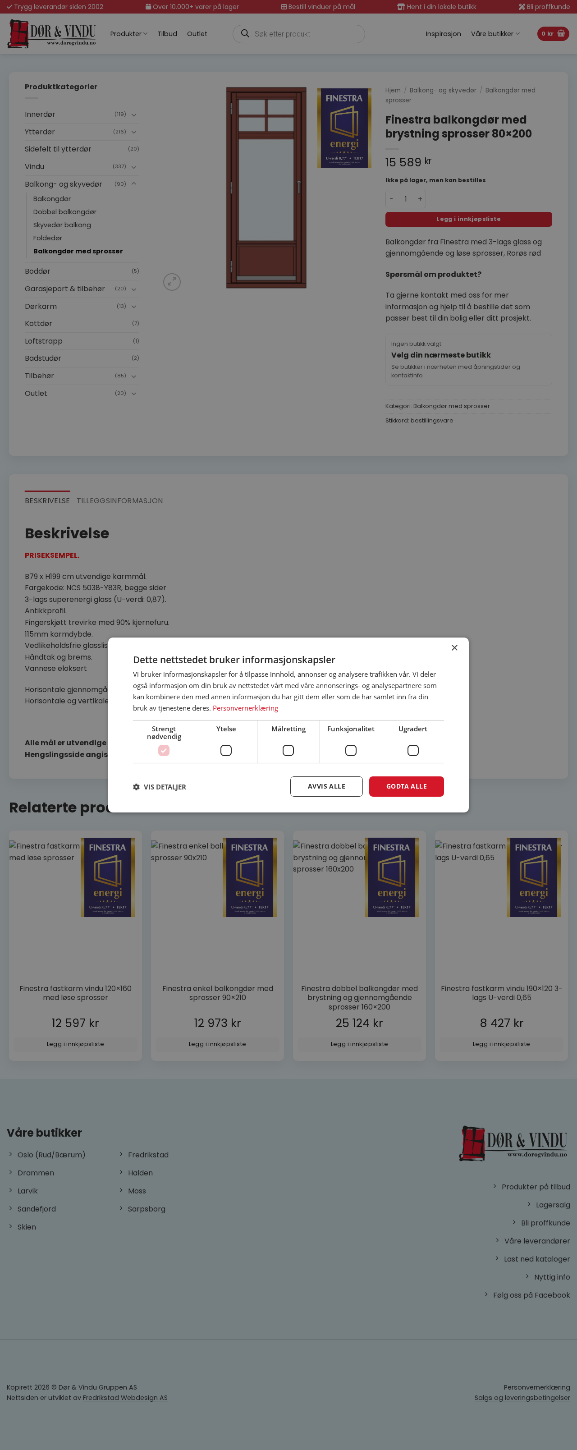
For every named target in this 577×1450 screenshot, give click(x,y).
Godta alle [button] (406, 786)
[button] (159, 787)
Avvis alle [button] (326, 786)
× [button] (454, 648)
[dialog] (288, 725)
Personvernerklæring (245, 707)
